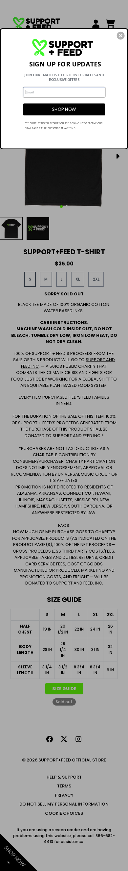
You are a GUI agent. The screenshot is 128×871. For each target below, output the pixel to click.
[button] (121, 35)
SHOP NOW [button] (64, 109)
